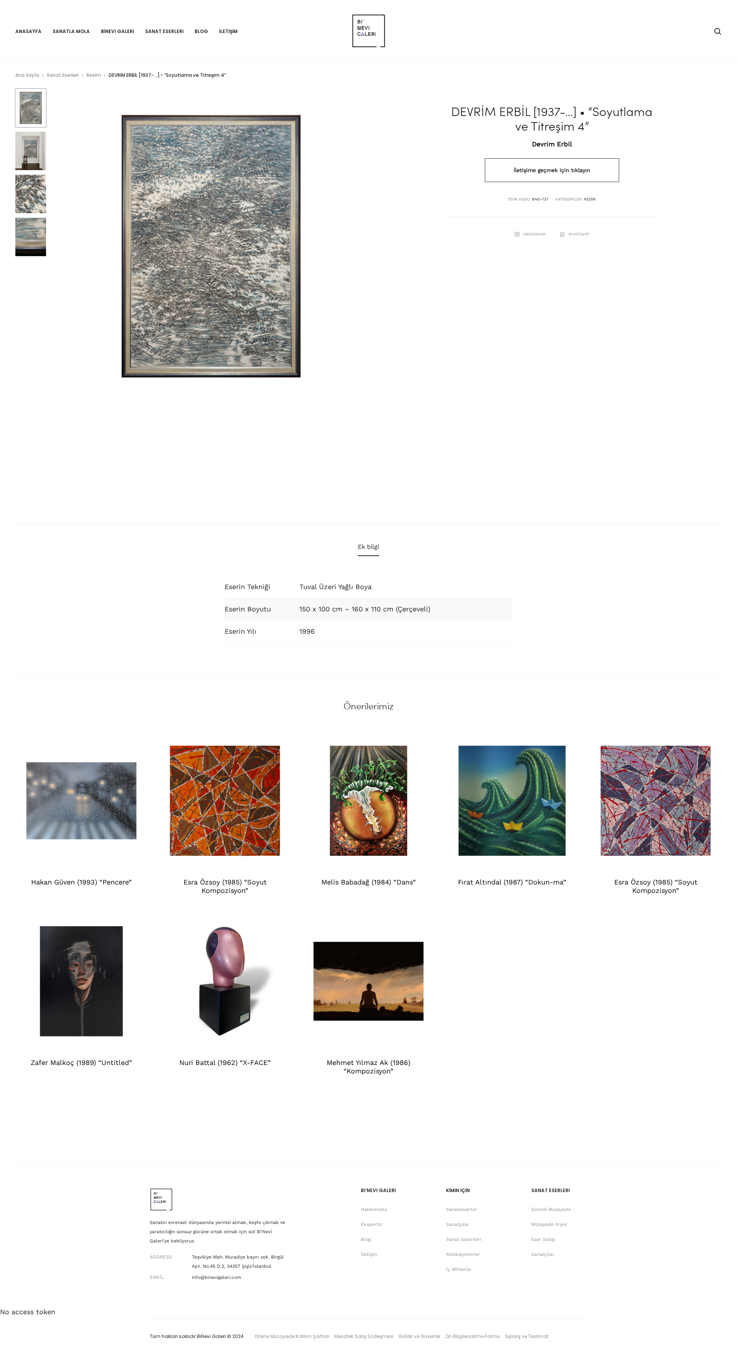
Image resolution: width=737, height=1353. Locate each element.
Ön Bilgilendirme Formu (472, 1336)
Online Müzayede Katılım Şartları (291, 1336)
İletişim (228, 31)
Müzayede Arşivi (549, 1224)
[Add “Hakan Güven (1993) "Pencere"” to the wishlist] (137, 744)
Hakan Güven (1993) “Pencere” (81, 882)
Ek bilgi (368, 546)
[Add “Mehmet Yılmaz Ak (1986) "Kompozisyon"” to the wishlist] (425, 924)
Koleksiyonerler (463, 1254)
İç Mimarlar (459, 1269)
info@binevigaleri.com (216, 1277)
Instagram (535, 234)
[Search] (718, 30)
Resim (93, 75)
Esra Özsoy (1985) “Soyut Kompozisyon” (225, 886)
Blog (201, 31)
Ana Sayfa (27, 75)
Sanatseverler (461, 1209)
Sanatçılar (457, 1224)
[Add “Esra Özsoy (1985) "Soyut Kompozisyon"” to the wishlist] (281, 744)
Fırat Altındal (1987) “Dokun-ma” (512, 882)
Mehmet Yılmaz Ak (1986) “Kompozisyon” (368, 1066)
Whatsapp (578, 234)
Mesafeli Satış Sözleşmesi (363, 1336)
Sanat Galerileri (463, 1239)
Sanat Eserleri (164, 31)
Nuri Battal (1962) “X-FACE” (225, 1062)
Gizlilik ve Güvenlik (419, 1336)
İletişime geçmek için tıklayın (552, 170)
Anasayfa (28, 31)
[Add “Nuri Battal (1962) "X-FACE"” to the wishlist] (281, 924)
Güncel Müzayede (551, 1209)
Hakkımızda (374, 1209)
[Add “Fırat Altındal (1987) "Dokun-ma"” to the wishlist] (568, 744)
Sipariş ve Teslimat (527, 1336)
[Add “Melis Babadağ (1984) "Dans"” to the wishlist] (425, 744)
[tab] (368, 547)
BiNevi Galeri (117, 31)
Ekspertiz (371, 1224)
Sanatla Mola (71, 31)
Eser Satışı (543, 1239)
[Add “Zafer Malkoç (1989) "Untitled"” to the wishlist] (137, 924)
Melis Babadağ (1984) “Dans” (368, 882)
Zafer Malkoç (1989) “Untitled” (81, 1062)
